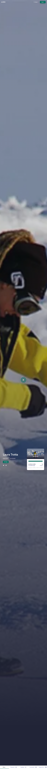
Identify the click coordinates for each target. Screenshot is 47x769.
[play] (23, 380)
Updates (23, 767)
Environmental (12, 458)
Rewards (13, 767)
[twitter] (3, 465)
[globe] (6, 465)
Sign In (42, 2)
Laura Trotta (10, 454)
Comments (33, 767)
